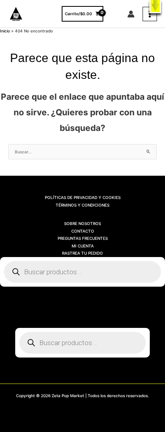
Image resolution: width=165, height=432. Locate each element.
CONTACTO (82, 231)
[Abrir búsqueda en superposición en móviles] (82, 272)
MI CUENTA (83, 245)
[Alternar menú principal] (150, 14)
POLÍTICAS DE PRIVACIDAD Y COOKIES (83, 197)
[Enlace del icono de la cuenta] (131, 14)
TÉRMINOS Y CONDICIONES (82, 205)
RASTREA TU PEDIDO (82, 253)
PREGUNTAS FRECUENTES (83, 238)
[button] (155, 6)
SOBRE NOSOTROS (82, 223)
